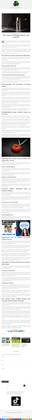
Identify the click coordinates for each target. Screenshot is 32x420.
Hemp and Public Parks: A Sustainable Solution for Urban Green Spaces (16, 345)
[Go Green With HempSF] (16, 3)
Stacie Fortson (4, 333)
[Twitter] (13, 331)
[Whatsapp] (9, 331)
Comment (3, 368)
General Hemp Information (16, 33)
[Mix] (18, 331)
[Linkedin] (16, 331)
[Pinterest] (11, 331)
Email (3, 360)
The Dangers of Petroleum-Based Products (24, 345)
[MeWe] (19, 331)
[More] (24, 331)
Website (3, 364)
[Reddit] (14, 331)
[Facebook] (8, 331)
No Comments (28, 333)
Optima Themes (8, 416)
